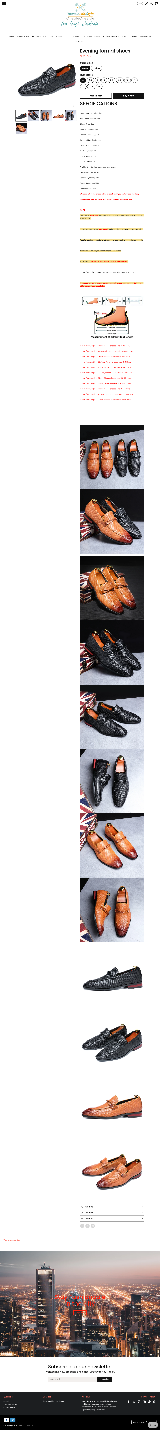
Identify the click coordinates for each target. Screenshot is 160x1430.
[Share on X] (87, 1226)
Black (85, 68)
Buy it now (128, 95)
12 (83, 86)
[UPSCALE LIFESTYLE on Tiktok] (149, 1402)
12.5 (91, 86)
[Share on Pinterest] (93, 1226)
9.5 (119, 80)
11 (134, 80)
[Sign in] (146, 3)
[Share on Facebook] (82, 1226)
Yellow (96, 68)
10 (127, 80)
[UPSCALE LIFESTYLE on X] (134, 1402)
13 (99, 86)
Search (6, 1401)
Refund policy (9, 1408)
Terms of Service (10, 1404)
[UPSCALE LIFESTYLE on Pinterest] (139, 1402)
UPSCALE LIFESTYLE (26, 1425)
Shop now (80, 1312)
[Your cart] (156, 3)
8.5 (111, 80)
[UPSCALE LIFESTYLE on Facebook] (129, 1402)
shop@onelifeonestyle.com (54, 1401)
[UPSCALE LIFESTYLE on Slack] (154, 1402)
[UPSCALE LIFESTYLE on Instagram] (144, 1402)
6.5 (90, 80)
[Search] (151, 3)
